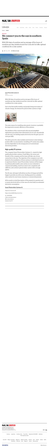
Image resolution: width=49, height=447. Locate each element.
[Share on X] (7, 51)
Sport (22, 441)
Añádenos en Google (15, 50)
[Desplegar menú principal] (46, 21)
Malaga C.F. (26, 441)
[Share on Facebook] (5, 51)
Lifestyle (5, 27)
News (18, 27)
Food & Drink (22, 27)
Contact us (8, 434)
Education (41, 27)
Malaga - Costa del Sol (11, 439)
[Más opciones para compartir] (9, 51)
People (30, 27)
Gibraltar (37, 439)
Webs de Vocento (43, 445)
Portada (3, 30)
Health (26, 27)
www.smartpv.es (10, 199)
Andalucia (30, 439)
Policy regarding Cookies (24, 435)
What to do (18, 441)
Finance (37, 27)
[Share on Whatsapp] (3, 51)
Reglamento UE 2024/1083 (33, 434)
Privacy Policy (25, 434)
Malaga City (18, 439)
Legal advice (13, 434)
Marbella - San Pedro (24, 439)
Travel (33, 27)
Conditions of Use (19, 434)
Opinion (30, 441)
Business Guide (35, 441)
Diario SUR (4, 439)
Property (45, 27)
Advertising (40, 434)
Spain (34, 439)
